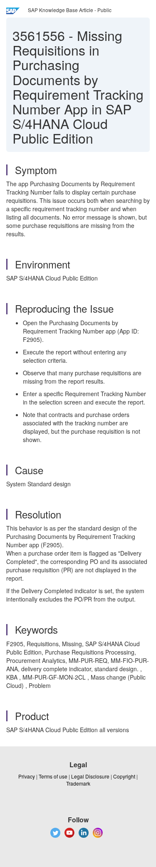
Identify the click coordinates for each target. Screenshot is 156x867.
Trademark (78, 783)
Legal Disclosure (90, 776)
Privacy (26, 776)
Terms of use (53, 776)
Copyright (124, 776)
